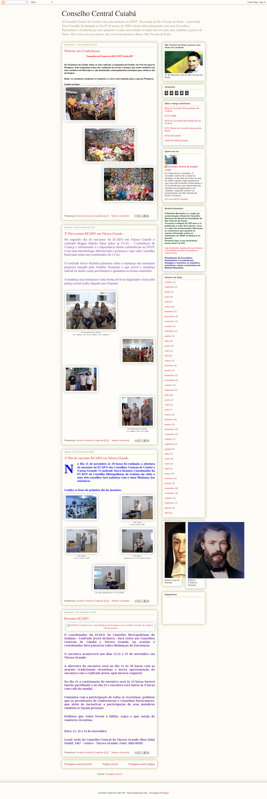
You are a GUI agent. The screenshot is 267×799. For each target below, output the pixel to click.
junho (167, 292)
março (168, 306)
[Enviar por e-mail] (136, 216)
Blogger (165, 793)
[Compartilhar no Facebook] (144, 216)
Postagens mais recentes (78, 764)
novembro (170, 321)
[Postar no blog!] (138, 216)
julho (167, 341)
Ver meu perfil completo (176, 199)
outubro (168, 282)
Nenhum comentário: (121, 216)
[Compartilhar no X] (141, 216)
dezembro (170, 316)
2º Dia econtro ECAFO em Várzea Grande (93, 233)
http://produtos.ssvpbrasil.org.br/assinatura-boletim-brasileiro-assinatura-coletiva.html (184, 250)
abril (167, 301)
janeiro (168, 370)
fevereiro (169, 311)
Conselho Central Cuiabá (99, 13)
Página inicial (110, 764)
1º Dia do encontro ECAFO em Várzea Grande (96, 458)
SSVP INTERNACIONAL (176, 140)
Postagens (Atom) (114, 774)
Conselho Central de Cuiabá (182, 166)
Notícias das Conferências (82, 50)
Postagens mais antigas (142, 764)
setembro (169, 287)
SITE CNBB (170, 116)
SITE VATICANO (173, 135)
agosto (168, 336)
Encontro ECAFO (76, 618)
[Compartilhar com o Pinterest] (147, 216)
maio (167, 297)
